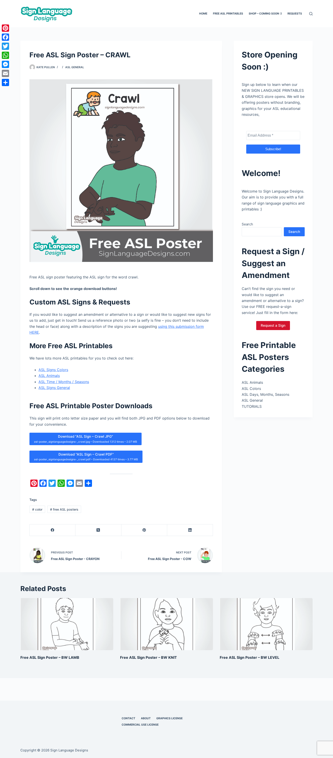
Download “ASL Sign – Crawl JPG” (85, 438)
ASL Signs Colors (53, 369)
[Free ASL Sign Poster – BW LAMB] (66, 624)
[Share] (5, 82)
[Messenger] (5, 64)
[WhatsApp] (5, 55)
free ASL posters (64, 509)
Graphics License (169, 718)
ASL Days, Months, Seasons (265, 394)
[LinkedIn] (190, 530)
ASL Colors (251, 388)
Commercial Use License (140, 724)
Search (247, 224)
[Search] (311, 13)
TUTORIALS (252, 406)
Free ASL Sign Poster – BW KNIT (148, 657)
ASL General (74, 67)
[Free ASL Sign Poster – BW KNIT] (166, 624)
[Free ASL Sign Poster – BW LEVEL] (266, 624)
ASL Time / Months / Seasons (64, 381)
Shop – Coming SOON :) (265, 13)
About (146, 718)
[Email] (5, 73)
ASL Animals (49, 375)
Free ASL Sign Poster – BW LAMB (49, 657)
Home (203, 13)
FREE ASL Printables (228, 13)
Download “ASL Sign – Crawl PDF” (86, 456)
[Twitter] (5, 46)
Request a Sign (273, 325)
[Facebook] (52, 530)
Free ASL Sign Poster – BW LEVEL (249, 657)
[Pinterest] (144, 530)
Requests (294, 13)
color (37, 509)
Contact (128, 718)
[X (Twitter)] (98, 530)
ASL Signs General (54, 387)
